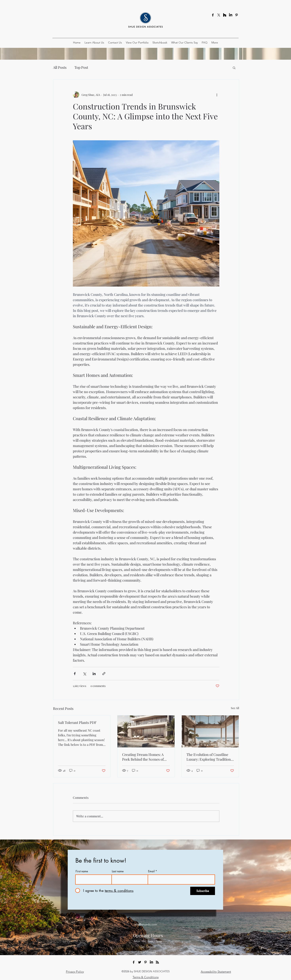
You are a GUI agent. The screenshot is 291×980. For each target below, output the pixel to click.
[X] (219, 15)
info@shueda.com (145, 924)
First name (82, 871)
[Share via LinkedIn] (94, 673)
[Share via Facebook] (75, 673)
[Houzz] (225, 15)
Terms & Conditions (146, 977)
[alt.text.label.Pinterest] (237, 15)
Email (151, 871)
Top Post (81, 67)
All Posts (60, 67)
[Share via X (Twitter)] (84, 673)
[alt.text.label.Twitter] (140, 962)
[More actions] (217, 94)
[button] (234, 67)
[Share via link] (104, 673)
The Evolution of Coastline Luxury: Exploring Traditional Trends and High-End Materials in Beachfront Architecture (210, 757)
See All (235, 708)
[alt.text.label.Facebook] (213, 15)
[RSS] (157, 962)
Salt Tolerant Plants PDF (77, 722)
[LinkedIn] (231, 15)
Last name (118, 871)
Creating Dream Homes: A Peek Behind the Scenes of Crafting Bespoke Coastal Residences (143, 757)
